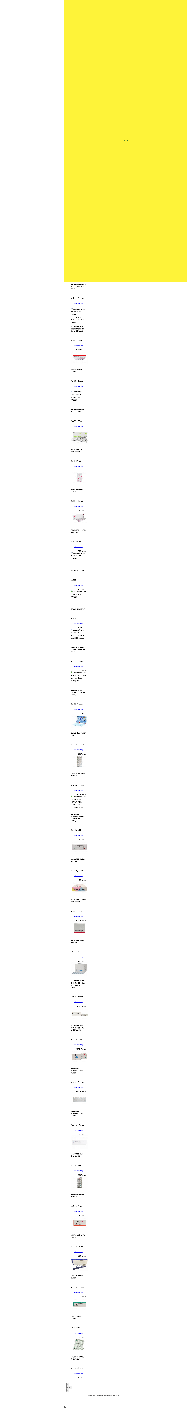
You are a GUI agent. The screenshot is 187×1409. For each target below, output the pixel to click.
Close (69, 1387)
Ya (113, 1400)
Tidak (116, 1400)
